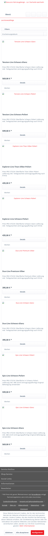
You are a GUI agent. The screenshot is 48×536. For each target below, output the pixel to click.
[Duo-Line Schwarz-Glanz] (24, 312)
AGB (43, 505)
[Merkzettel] (33, 14)
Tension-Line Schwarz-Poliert (15, 114)
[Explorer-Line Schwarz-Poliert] (24, 207)
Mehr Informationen (27, 526)
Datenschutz (35, 505)
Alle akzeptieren (22, 532)
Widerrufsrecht (23, 505)
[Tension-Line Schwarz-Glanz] (24, 51)
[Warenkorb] (44, 14)
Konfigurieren (37, 532)
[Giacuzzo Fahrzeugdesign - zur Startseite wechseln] (24, 6)
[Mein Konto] (39, 14)
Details (22, 83)
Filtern (7, 29)
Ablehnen (9, 532)
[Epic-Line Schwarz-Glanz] (24, 416)
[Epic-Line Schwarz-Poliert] (24, 364)
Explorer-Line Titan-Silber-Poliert (16, 167)
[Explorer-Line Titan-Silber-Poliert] (24, 155)
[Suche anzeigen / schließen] (28, 14)
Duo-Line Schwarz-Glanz (13, 323)
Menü (8, 14)
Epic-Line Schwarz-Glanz (13, 428)
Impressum (24, 509)
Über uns (13, 505)
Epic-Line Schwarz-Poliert (13, 376)
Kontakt (4, 505)
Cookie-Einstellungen (10, 501)
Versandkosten (36, 494)
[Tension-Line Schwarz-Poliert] (24, 103)
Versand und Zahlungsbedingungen (31, 501)
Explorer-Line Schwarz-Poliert (15, 219)
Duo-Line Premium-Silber (13, 271)
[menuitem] (6, 14)
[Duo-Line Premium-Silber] (24, 260)
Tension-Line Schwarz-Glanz (14, 62)
